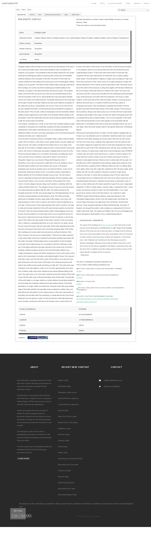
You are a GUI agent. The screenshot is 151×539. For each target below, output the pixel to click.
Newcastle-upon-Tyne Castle (68, 464)
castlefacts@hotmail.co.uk (113, 380)
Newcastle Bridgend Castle (67, 495)
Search (137, 3)
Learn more (23, 458)
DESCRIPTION (21, 14)
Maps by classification (74, 504)
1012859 (79, 271)
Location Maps (115, 3)
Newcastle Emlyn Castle (66, 488)
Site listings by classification (45, 504)
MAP (40, 14)
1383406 (79, 277)
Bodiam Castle (63, 380)
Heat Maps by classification (92, 504)
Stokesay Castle (63, 440)
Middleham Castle (64, 428)
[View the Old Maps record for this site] (22, 338)
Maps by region (61, 504)
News (146, 3)
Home (94, 3)
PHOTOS (32, 14)
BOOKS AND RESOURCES (53, 14)
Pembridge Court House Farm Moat (70, 458)
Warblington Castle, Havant (67, 392)
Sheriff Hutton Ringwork (66, 483)
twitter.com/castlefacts (112, 386)
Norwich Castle (63, 476)
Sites (102, 3)
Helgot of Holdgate (107, 225)
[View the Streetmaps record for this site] (43, 338)
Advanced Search (108, 504)
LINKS (66, 14)
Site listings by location (27, 504)
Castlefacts (10, 3)
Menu (23, 9)
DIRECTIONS (75, 14)
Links (21, 507)
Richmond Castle (64, 434)
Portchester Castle (64, 386)
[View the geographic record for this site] (33, 338)
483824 (79, 284)
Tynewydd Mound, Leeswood (68, 398)
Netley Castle (62, 452)
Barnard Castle (63, 410)
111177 (78, 292)
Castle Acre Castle (64, 470)
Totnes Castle (62, 446)
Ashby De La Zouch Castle (67, 416)
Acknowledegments (126, 504)
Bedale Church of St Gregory (68, 422)
